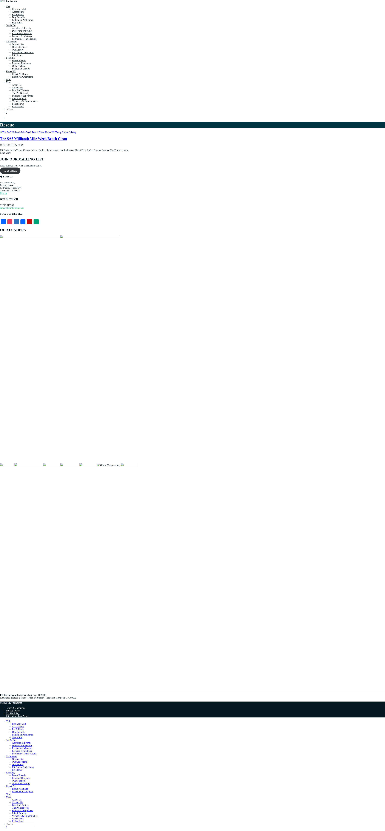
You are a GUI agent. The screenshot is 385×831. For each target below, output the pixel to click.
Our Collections (19, 47)
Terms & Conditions (15, 708)
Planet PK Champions (22, 76)
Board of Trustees (20, 90)
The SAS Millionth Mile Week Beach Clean (33, 139)
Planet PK (11, 71)
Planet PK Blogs (20, 74)
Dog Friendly (18, 17)
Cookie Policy (13, 713)
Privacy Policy (13, 710)
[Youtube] (29, 221)
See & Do (10, 25)
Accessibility (18, 12)
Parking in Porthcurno (22, 20)
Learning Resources (21, 63)
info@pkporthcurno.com (11, 208)
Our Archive (18, 44)
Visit (8, 6)
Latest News (18, 104)
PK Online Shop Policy (17, 716)
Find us (3, 193)
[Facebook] (3, 221)
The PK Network (20, 93)
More (8, 82)
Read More (5, 153)
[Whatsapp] (36, 221)
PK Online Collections (23, 52)
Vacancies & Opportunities (24, 101)
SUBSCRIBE (10, 170)
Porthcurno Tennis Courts (24, 39)
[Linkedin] (23, 221)
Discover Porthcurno (22, 30)
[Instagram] (10, 221)
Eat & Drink (18, 14)
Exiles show (18, 106)
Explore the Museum (22, 33)
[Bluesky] (16, 221)
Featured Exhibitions (22, 36)
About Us (16, 85)
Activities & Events (21, 28)
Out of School (18, 66)
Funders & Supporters (22, 95)
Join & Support (19, 98)
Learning (10, 58)
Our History (17, 49)
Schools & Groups (21, 68)
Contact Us (17, 87)
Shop (8, 79)
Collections (11, 41)
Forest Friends (19, 60)
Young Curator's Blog (65, 132)
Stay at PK (17, 22)
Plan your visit (19, 9)
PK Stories (17, 55)
